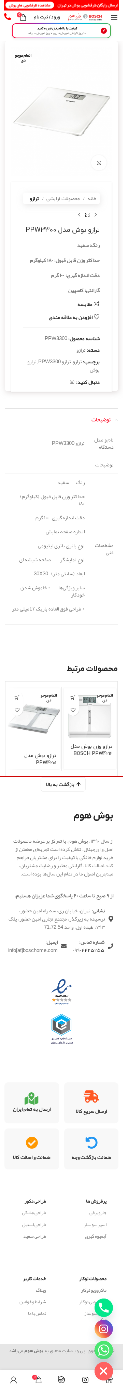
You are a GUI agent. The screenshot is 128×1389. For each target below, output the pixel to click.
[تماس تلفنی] (7, 16)
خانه (91, 198)
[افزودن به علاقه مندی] (73, 710)
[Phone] (104, 1308)
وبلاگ (41, 1290)
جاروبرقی (97, 1212)
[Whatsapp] (104, 1350)
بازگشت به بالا (60, 784)
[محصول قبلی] (95, 215)
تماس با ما (37, 1313)
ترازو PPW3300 (54, 361)
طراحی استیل (34, 1224)
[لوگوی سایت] (85, 19)
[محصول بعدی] (79, 215)
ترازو (34, 198)
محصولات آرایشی (63, 198)
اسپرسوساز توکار (95, 1316)
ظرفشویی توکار (92, 1301)
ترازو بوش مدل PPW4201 (40, 759)
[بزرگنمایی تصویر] (98, 162)
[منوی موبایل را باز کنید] (114, 17)
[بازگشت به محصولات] (87, 215)
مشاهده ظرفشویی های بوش (30, 4)
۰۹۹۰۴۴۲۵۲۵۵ (88, 950)
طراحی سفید (34, 1236)
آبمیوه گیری (95, 1236)
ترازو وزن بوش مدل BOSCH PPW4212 (91, 750)
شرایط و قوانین (32, 1301)
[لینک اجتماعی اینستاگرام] (72, 382)
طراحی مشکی (34, 1212)
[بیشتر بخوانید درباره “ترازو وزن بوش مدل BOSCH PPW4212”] (73, 698)
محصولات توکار (92, 1278)
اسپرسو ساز (95, 1224)
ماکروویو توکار (93, 1290)
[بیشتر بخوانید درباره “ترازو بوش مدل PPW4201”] (17, 698)
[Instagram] (104, 1329)
